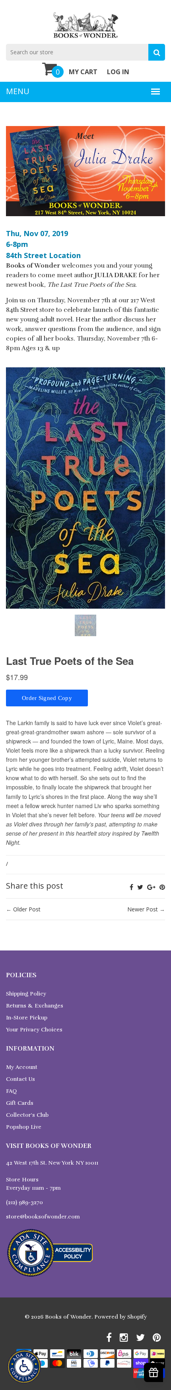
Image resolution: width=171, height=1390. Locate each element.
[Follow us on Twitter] (140, 887)
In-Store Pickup (26, 1017)
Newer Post (142, 909)
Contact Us (20, 1079)
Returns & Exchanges (34, 1005)
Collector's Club (27, 1115)
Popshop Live (23, 1127)
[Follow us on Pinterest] (162, 887)
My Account (21, 1067)
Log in (118, 71)
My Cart (83, 71)
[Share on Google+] (151, 887)
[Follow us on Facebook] (131, 887)
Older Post (27, 909)
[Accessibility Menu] (24, 1366)
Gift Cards (19, 1103)
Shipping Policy (26, 993)
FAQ (11, 1091)
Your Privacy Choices (34, 1029)
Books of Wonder (68, 1316)
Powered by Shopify (120, 1316)
